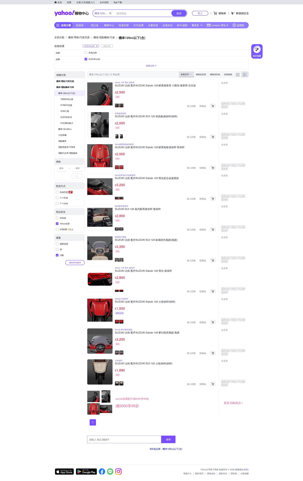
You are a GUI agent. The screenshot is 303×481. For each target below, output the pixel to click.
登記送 (94, 25)
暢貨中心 (109, 25)
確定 (77, 175)
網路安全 (223, 473)
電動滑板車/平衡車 (66, 146)
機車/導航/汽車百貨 (65, 81)
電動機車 (62, 140)
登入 (200, 13)
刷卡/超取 (182, 25)
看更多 (195, 25)
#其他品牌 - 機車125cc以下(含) (166, 448)
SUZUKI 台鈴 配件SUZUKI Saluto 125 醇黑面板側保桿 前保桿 (149, 147)
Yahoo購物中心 (71, 13)
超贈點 (240, 25)
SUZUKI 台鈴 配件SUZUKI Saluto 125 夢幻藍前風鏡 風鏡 (147, 332)
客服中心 (187, 473)
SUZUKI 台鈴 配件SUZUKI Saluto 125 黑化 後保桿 (143, 270)
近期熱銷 (228, 74)
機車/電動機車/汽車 (65, 87)
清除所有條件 (75, 262)
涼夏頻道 (153, 25)
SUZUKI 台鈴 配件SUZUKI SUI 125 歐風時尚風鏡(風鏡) (146, 240)
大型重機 (62, 134)
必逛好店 (168, 25)
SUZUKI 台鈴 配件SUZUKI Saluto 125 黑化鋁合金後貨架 (147, 178)
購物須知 (211, 473)
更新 (246, 469)
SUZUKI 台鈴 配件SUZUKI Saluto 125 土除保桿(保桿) (145, 301)
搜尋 (168, 439)
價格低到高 (201, 74)
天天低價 (138, 25)
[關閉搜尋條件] (110, 13)
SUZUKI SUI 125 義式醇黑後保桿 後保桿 (138, 209)
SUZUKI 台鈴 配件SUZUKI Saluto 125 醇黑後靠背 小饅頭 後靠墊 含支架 (155, 85)
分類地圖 (245, 473)
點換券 (80, 25)
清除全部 (107, 46)
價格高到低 (215, 74)
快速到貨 (124, 25)
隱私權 (234, 473)
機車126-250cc (65, 128)
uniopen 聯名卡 (220, 25)
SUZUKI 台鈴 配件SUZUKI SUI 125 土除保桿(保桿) (143, 363)
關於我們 (199, 473)
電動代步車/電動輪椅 (67, 152)
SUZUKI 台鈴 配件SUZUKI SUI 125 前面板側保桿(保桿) (146, 116)
